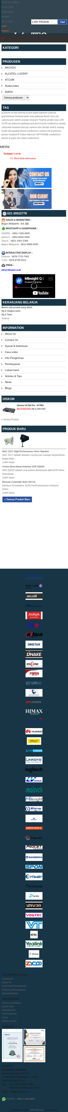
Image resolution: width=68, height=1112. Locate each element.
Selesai (5, 318)
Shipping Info (7, 12)
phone (23, 131)
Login (3, 26)
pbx (10, 131)
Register (5, 31)
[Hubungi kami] (27, 187)
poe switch (15, 120)
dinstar (45, 127)
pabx (26, 116)
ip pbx (29, 112)
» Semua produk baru (17, 499)
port (37, 123)
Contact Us (11, 339)
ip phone (6, 112)
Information (13, 327)
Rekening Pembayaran (14, 989)
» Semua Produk (10, 419)
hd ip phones (54, 131)
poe (32, 123)
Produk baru (14, 429)
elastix (62, 123)
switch (53, 127)
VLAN (5, 123)
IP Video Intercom (27, 134)
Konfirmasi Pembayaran (14, 986)
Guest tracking (9, 1013)
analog (60, 127)
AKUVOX (10, 67)
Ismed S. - (16, 237)
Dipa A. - (15, 240)
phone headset (9, 134)
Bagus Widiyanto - (20, 244)
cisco (52, 116)
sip (9, 123)
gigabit (15, 131)
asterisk (52, 112)
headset (19, 116)
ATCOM (9, 79)
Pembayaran (12, 363)
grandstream (8, 116)
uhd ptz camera (29, 127)
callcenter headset (11, 127)
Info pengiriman (10, 993)
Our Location (7, 21)
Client (5, 1017)
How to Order (7, 7)
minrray (22, 112)
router (5, 131)
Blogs (8, 388)
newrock (33, 120)
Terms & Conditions (10, 2)
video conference (30, 138)
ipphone (43, 112)
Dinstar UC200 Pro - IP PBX (30, 405)
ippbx (36, 112)
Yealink (42, 120)
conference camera (37, 131)
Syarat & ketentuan (16, 345)
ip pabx (12, 138)
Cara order (11, 352)
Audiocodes (12, 85)
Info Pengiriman (14, 357)
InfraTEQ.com (37, 1110)
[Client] (27, 208)
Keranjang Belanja (20, 302)
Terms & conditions (11, 1003)
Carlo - (14, 260)
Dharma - (15, 256)
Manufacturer (8, 1010)
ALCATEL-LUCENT (16, 73)
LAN (61, 120)
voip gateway (36, 116)
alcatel (50, 120)
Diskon (9, 399)
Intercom (16, 123)
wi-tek (14, 112)
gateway (25, 123)
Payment (5, 16)
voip (56, 120)
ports (43, 123)
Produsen (11, 61)
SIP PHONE (42, 134)
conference (53, 123)
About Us (10, 333)
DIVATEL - (16, 233)
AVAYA (9, 91)
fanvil (46, 116)
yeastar (25, 120)
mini (39, 127)
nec (19, 138)
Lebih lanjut (8, 462)
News (8, 382)
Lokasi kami (12, 370)
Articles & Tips (13, 376)
